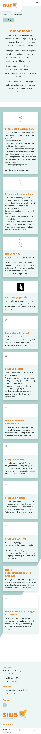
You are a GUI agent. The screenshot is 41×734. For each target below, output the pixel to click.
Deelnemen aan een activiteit (16, 690)
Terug (9, 20)
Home (5, 15)
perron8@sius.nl (12, 681)
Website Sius (8, 724)
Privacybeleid (10, 693)
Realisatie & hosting (27, 730)
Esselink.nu (7, 732)
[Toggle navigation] (36, 3)
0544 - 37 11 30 (12, 678)
